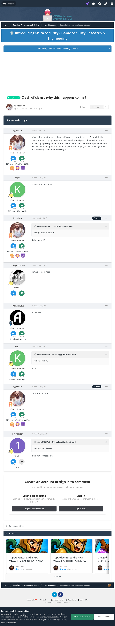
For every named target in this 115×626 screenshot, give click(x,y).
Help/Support (14, 98)
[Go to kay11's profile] (17, 189)
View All (57, 576)
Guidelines (11, 622)
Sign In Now (81, 508)
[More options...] (106, 130)
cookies (23, 614)
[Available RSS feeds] (109, 585)
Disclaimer (71, 600)
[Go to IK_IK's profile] (11, 567)
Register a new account (34, 508)
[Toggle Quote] (35, 226)
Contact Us (83, 600)
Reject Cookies (104, 616)
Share (83, 107)
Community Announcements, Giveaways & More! (57, 48)
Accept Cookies (83, 616)
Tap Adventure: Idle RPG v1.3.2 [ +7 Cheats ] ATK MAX (26, 559)
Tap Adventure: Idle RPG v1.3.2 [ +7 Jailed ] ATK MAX (69, 559)
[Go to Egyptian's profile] (9, 107)
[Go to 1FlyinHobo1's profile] (17, 445)
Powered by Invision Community (57, 602)
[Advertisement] (57, 73)
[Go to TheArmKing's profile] (17, 317)
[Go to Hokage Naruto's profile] (17, 277)
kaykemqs (63, 226)
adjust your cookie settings (49, 619)
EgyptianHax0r (65, 354)
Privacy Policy (58, 600)
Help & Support (36, 108)
